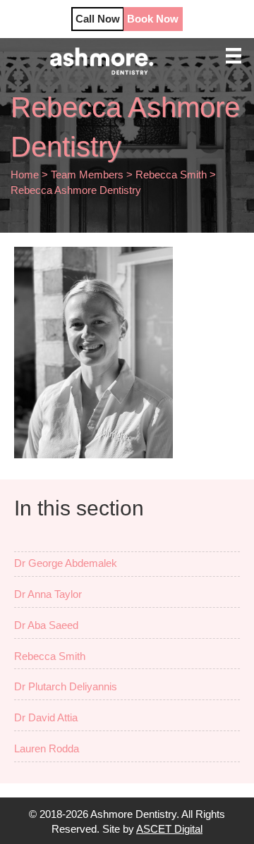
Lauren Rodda (46, 748)
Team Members (87, 175)
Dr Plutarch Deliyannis (65, 686)
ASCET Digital (169, 829)
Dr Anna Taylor (48, 594)
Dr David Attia (46, 717)
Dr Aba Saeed (46, 625)
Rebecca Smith (171, 175)
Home (25, 175)
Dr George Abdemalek (65, 563)
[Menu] (233, 55)
